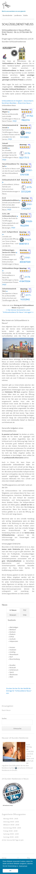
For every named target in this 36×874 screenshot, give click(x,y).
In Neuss (13, 610)
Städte (25, 15)
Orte (24, 615)
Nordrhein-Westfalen (9, 103)
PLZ (24, 610)
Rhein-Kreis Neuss (24, 103)
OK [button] (10, 870)
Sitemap (4, 858)
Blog (28, 858)
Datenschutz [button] (23, 866)
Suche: (4, 718)
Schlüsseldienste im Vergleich (12, 101)
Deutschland (28, 101)
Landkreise (18, 15)
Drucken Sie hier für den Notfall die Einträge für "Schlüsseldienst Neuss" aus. (18, 690)
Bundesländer (7, 15)
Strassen (13, 615)
